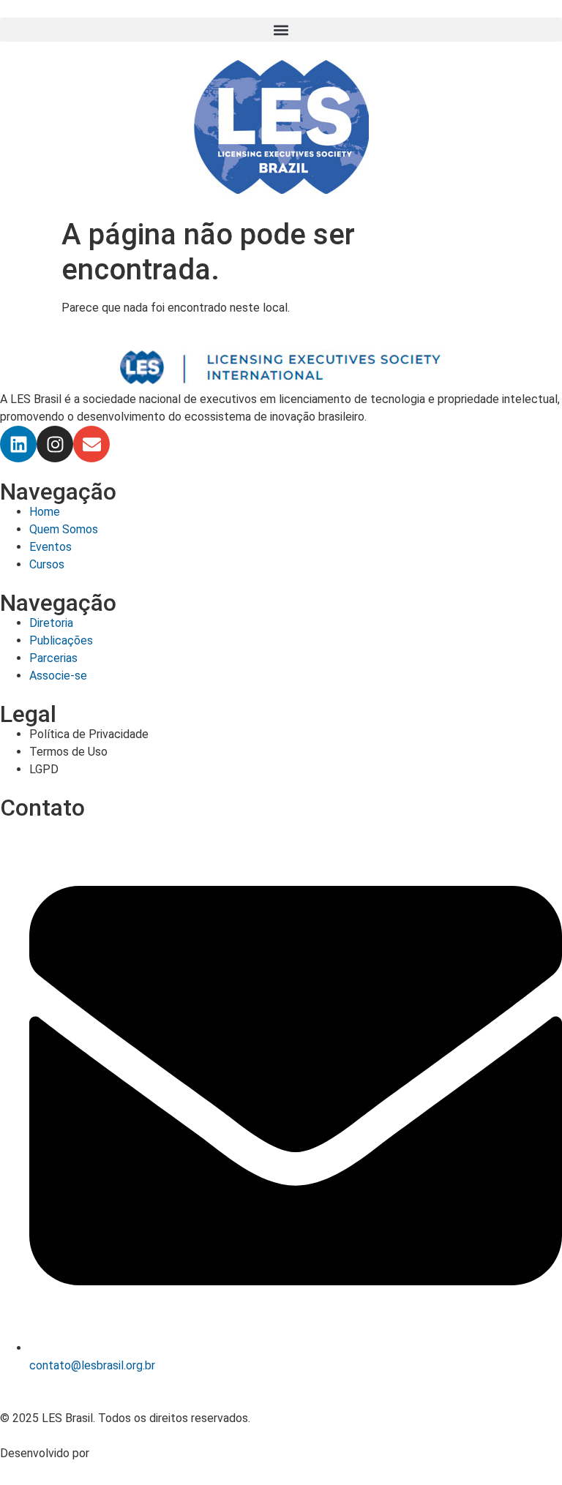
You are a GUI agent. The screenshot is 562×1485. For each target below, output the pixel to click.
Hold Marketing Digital (149, 1453)
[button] (281, 30)
